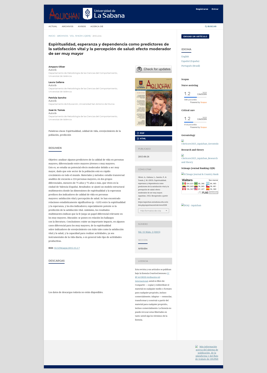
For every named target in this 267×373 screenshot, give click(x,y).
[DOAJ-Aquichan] (191, 205)
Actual (53, 26)
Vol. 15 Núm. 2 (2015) (80, 36)
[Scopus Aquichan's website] (195, 129)
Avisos (82, 26)
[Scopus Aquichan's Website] (199, 162)
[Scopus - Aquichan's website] (195, 104)
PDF (141, 133)
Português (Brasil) (190, 65)
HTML (142, 138)
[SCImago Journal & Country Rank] (199, 174)
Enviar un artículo (195, 36)
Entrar (215, 9)
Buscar (211, 26)
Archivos (67, 26)
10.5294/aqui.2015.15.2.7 (67, 247)
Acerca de (96, 26)
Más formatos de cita (150, 210)
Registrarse (202, 9)
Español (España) (190, 61)
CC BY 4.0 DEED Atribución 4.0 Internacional (152, 277)
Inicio (52, 36)
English (185, 56)
